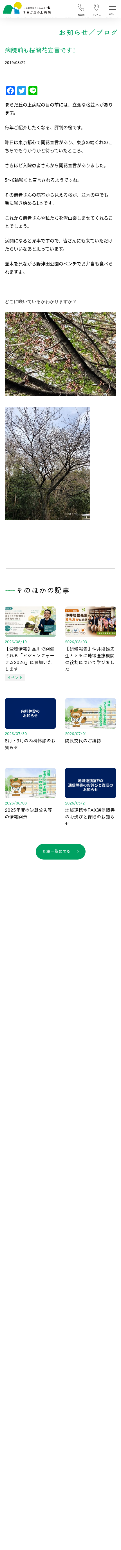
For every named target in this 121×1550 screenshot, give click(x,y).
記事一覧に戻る (56, 851)
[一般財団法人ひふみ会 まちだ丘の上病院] (27, 9)
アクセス (96, 15)
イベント (15, 677)
